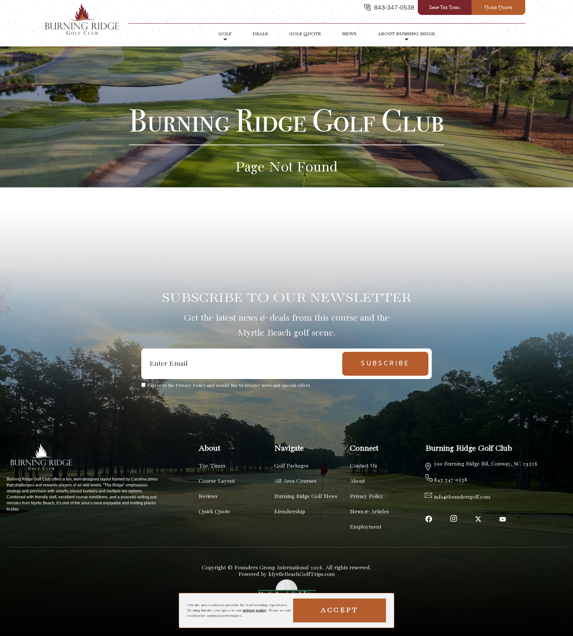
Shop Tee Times (444, 7)
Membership (289, 512)
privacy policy (254, 610)
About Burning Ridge (406, 34)
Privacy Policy (366, 496)
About (357, 481)
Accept (339, 610)
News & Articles (369, 512)
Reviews (208, 496)
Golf (225, 34)
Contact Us (363, 466)
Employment (365, 527)
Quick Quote (498, 7)
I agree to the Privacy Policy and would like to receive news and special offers (228, 385)
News (349, 34)
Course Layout (217, 481)
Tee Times (212, 466)
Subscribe (385, 363)
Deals (260, 34)
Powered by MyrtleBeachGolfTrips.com (286, 574)
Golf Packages (291, 466)
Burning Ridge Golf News (305, 496)
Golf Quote (305, 34)
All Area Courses (295, 481)
